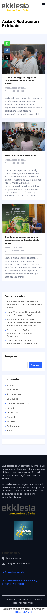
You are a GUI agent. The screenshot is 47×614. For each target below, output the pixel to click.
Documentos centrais (18, 403)
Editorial (11, 408)
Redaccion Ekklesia (16, 88)
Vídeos (10, 430)
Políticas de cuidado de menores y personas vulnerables (19, 582)
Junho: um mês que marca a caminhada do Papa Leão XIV (22, 342)
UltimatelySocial (23, 612)
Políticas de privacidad (13, 572)
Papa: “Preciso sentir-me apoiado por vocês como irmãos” (24, 314)
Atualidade (12, 389)
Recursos (11, 421)
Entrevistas (12, 412)
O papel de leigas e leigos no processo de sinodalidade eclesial (20, 80)
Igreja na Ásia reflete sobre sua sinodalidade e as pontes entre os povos (24, 304)
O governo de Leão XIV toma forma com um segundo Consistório (21, 333)
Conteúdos (12, 398)
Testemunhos (14, 426)
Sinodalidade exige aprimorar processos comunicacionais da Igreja (22, 240)
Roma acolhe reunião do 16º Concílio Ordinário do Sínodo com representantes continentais (24, 322)
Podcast (11, 417)
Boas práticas (14, 394)
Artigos (10, 385)
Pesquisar (11, 356)
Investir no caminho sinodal (20, 155)
